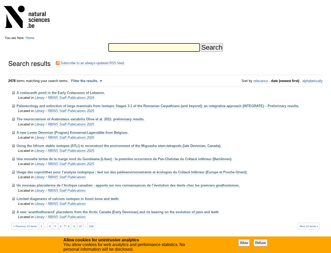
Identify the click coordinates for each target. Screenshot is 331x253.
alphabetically (312, 81)
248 (91, 226)
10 (80, 226)
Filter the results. (85, 81)
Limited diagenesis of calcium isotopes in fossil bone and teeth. (68, 199)
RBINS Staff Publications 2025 (71, 111)
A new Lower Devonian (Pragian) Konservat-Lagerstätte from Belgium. (73, 133)
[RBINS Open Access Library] (30, 18)
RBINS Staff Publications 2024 (71, 98)
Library (40, 98)
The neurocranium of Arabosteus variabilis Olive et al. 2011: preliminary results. (81, 119)
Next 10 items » (308, 226)
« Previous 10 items (25, 226)
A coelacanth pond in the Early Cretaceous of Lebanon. (61, 93)
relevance (260, 81)
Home (30, 38)
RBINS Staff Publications (67, 177)
